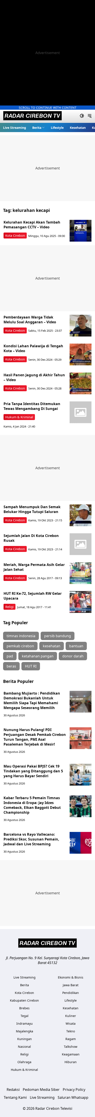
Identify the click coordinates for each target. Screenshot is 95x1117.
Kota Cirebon (15, 235)
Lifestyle (57, 128)
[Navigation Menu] (89, 116)
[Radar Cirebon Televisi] (32, 116)
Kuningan (24, 1039)
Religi (9, 607)
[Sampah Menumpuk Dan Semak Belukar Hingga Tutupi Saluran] (81, 515)
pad (10, 656)
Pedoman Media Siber (41, 1089)
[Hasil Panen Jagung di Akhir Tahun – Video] (81, 384)
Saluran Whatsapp (73, 1097)
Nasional (24, 1046)
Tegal (24, 1016)
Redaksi (13, 1089)
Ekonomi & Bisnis (70, 977)
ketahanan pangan (37, 656)
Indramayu (24, 1023)
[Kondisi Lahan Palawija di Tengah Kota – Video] (81, 355)
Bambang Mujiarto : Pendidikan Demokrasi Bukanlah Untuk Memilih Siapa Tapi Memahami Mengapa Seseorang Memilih (32, 700)
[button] (38, 127)
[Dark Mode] (82, 116)
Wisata (71, 1023)
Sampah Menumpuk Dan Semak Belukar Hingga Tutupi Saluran (32, 509)
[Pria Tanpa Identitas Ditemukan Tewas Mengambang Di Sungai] (81, 412)
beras (11, 666)
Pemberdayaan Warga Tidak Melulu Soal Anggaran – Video (30, 319)
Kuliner (70, 1016)
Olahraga (24, 1062)
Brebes (24, 1008)
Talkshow (70, 1046)
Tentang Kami (15, 1097)
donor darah (73, 656)
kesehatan (51, 646)
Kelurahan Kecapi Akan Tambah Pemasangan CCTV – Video (32, 224)
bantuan (76, 646)
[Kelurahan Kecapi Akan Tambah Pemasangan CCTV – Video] (81, 231)
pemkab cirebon (20, 646)
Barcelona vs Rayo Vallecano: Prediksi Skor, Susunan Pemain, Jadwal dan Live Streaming (31, 839)
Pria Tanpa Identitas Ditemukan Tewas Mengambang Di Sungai (32, 406)
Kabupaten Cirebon (24, 1000)
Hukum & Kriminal (19, 417)
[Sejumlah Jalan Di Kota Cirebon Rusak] (81, 544)
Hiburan (71, 1062)
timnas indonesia (21, 635)
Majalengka (24, 1031)
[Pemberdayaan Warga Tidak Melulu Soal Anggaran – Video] (81, 326)
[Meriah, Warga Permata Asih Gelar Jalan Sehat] (81, 573)
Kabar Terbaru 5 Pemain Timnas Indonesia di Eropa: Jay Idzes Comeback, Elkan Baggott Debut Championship (32, 805)
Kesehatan (78, 128)
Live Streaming (14, 128)
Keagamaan (71, 1054)
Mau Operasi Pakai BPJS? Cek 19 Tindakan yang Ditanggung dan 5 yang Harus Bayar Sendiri (33, 771)
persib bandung (57, 635)
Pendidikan (70, 993)
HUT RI (30, 666)
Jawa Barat (70, 985)
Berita (36, 128)
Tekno (70, 1031)
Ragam (70, 1039)
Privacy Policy (74, 1089)
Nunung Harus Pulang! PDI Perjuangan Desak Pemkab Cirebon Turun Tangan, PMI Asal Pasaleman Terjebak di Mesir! (35, 737)
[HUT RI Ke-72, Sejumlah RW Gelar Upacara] (81, 602)
